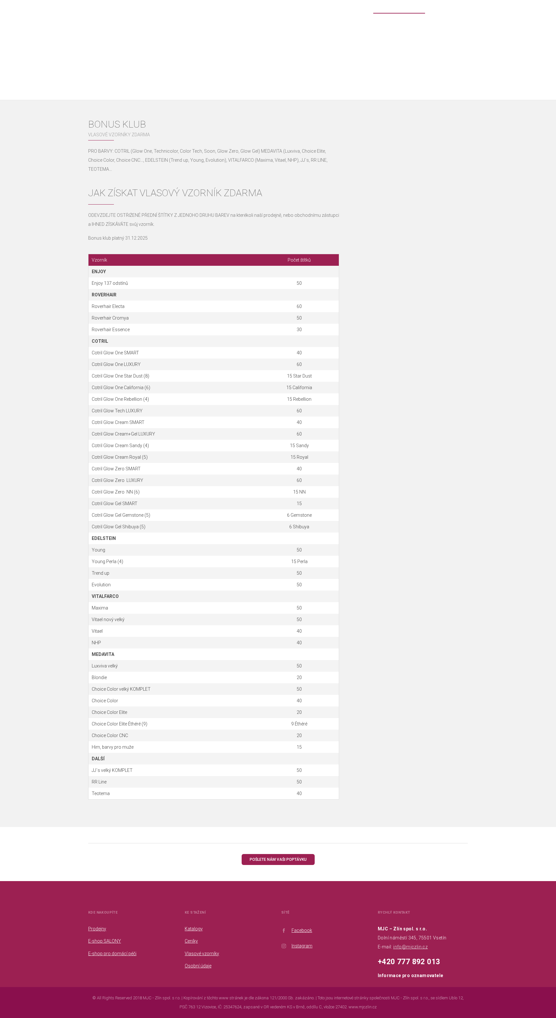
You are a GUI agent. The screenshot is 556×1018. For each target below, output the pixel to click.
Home (261, 57)
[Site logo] (19, 31)
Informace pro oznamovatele (410, 975)
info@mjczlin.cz (410, 946)
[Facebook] (537, 6)
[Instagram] (547, 6)
